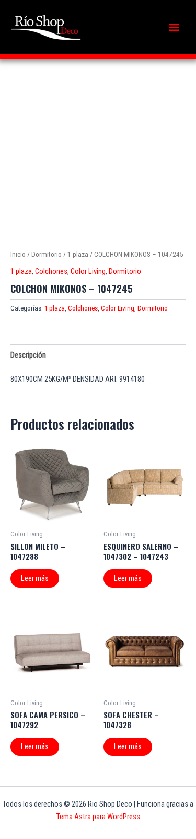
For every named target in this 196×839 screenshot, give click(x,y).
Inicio (18, 254)
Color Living (88, 271)
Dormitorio (46, 254)
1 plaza (77, 254)
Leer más (35, 578)
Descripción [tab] (28, 355)
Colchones (51, 271)
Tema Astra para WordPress (98, 816)
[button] (174, 27)
